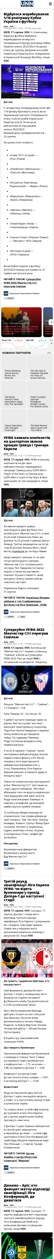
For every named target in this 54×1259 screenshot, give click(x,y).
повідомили (42, 53)
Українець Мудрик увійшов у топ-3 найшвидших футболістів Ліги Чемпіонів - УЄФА (27, 601)
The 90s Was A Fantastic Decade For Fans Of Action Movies (39, 374)
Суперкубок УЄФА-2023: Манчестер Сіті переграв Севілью (22, 283)
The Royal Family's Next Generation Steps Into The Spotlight (14, 400)
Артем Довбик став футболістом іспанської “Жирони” (20, 1157)
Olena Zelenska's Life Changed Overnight (13, 428)
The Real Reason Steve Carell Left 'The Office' (38, 428)
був (6, 856)
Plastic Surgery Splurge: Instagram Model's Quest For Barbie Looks (39, 401)
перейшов (18, 551)
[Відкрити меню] (50, 3)
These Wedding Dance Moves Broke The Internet (13, 374)
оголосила (43, 459)
